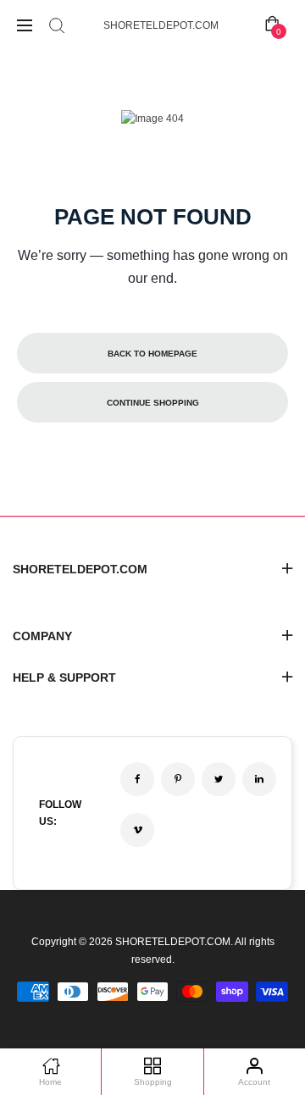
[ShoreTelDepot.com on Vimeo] (137, 830)
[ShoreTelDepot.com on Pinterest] (178, 779)
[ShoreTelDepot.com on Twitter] (219, 779)
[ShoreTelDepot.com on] (259, 779)
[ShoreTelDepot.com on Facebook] (137, 779)
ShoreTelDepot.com (161, 25)
